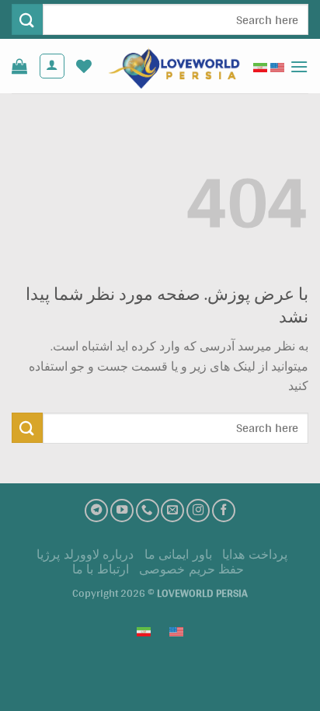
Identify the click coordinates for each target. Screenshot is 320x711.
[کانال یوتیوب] (122, 510)
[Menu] (299, 66)
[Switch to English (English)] (277, 66)
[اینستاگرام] (198, 510)
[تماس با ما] (147, 510)
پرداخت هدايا (254, 554)
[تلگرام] (96, 510)
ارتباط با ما (100, 569)
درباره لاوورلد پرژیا (85, 554)
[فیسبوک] (223, 510)
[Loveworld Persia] (172, 66)
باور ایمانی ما (178, 554)
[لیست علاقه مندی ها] (84, 66)
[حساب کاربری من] (52, 66)
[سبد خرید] (19, 66)
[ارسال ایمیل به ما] (172, 510)
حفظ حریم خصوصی (191, 569)
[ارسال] (27, 19)
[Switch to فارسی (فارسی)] (260, 66)
